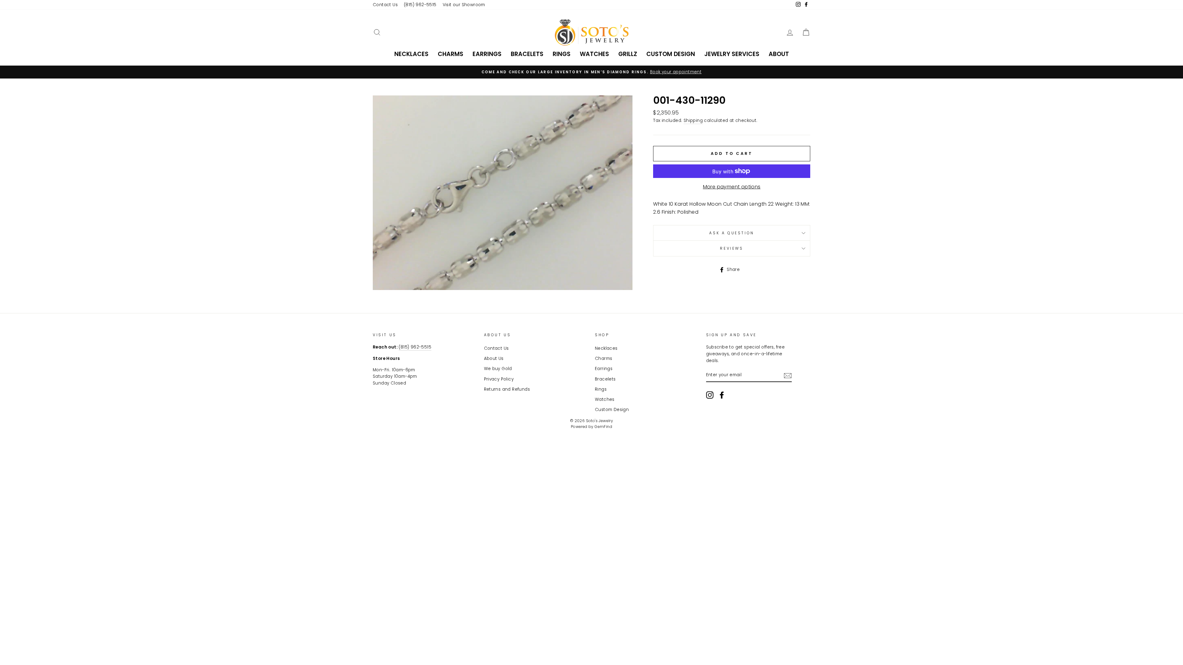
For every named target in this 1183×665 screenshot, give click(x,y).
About (779, 54)
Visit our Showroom (464, 5)
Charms (450, 54)
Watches (594, 54)
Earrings (487, 54)
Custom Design (670, 54)
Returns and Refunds (507, 389)
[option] (591, 72)
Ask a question (731, 233)
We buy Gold (498, 369)
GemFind (603, 426)
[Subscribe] (788, 375)
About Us (494, 358)
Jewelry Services (731, 54)
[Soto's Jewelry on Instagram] (709, 395)
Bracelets (527, 54)
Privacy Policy (499, 379)
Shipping (693, 120)
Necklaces (411, 54)
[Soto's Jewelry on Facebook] (722, 395)
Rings (562, 54)
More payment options (732, 186)
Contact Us (385, 5)
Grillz (627, 54)
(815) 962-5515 (420, 5)
